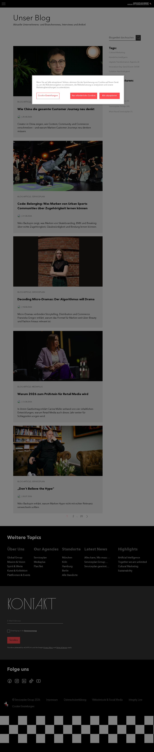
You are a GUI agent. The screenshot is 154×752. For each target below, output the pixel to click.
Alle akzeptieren (109, 96)
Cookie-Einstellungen (48, 96)
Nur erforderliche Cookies (83, 96)
